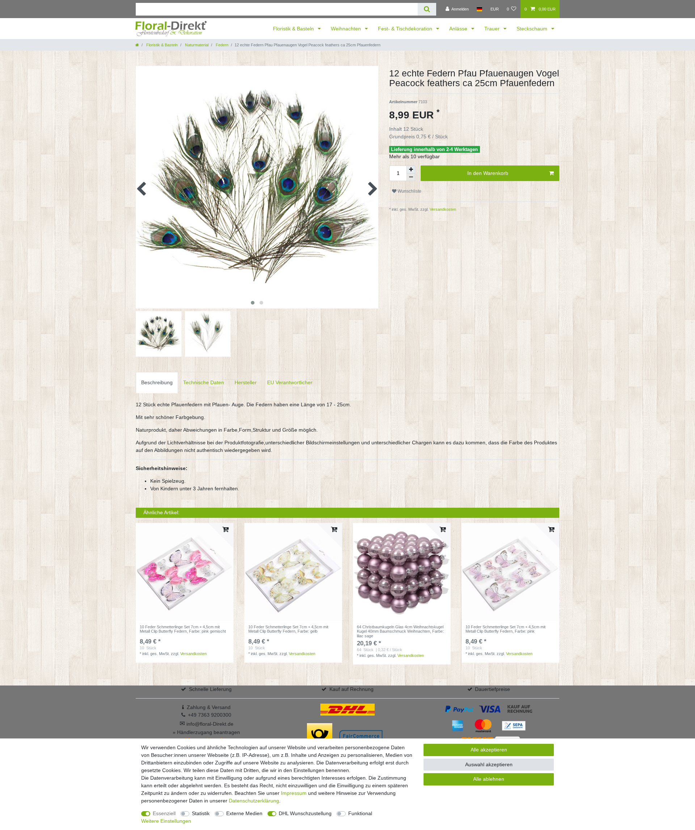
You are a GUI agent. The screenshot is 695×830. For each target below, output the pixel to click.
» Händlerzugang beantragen (206, 732)
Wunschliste (408, 191)
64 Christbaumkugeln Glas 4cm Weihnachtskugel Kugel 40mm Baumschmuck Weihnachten (400, 631)
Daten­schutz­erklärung (254, 801)
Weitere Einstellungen (166, 821)
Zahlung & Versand (209, 707)
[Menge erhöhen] (411, 169)
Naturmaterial (196, 45)
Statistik (201, 813)
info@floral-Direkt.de (206, 724)
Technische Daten (203, 382)
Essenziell (164, 813)
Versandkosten (442, 209)
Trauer (492, 29)
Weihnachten (346, 29)
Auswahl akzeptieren (489, 764)
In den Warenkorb (487, 173)
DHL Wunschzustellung (305, 813)
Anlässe (459, 29)
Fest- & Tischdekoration (406, 29)
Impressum (294, 793)
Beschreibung (157, 382)
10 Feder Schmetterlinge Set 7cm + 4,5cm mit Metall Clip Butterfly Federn (183, 629)
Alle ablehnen (488, 779)
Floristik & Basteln (294, 29)
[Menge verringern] (411, 177)
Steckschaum (533, 29)
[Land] (479, 9)
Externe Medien (244, 813)
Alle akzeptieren (489, 750)
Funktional (360, 813)
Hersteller (246, 382)
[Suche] (427, 9)
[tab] (157, 382)
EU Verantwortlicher (289, 382)
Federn (221, 45)
